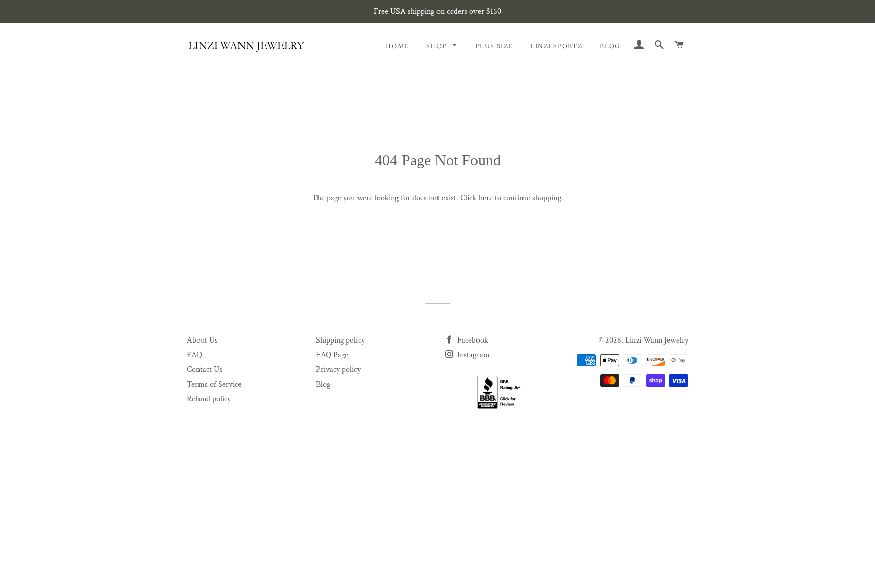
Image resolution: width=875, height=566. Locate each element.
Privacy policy (338, 369)
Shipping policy (340, 340)
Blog (610, 46)
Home (397, 46)
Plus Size (494, 46)
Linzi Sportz (556, 46)
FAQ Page (332, 355)
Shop (437, 46)
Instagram (472, 355)
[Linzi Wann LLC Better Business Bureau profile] (502, 392)
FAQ (194, 355)
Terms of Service (214, 384)
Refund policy (209, 399)
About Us (202, 340)
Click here (476, 198)
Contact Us (204, 369)
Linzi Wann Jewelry (656, 340)
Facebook (471, 340)
